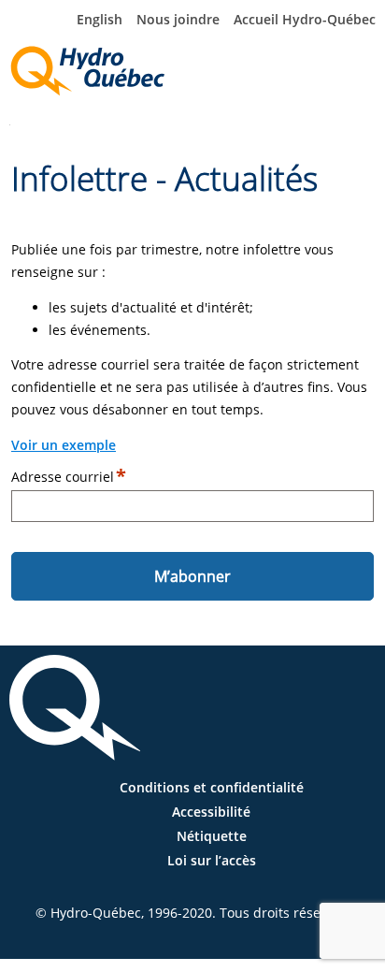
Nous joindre (178, 19)
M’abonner (192, 576)
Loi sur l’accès (211, 860)
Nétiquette (212, 836)
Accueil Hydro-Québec (305, 19)
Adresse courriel (62, 477)
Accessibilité (211, 811)
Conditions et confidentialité (212, 787)
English (99, 19)
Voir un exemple (63, 445)
